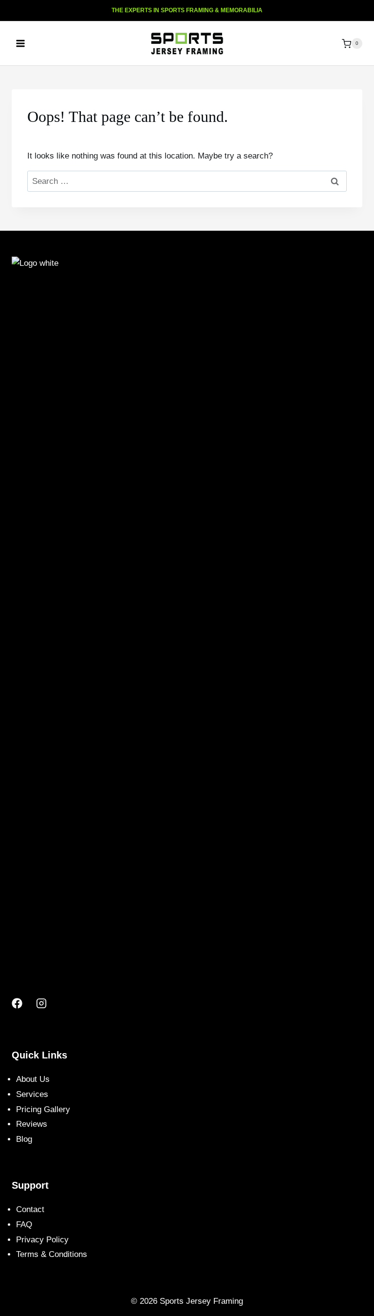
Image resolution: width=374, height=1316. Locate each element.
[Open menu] (21, 43)
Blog (24, 1139)
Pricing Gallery (43, 1109)
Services (32, 1094)
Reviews (31, 1124)
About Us (33, 1079)
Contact (30, 1209)
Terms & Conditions (51, 1254)
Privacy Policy (42, 1239)
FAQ (24, 1224)
